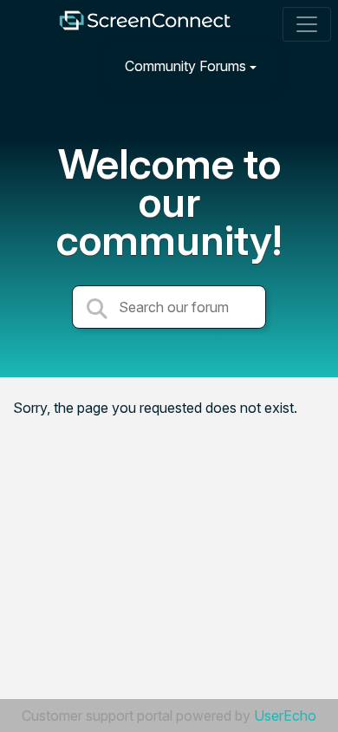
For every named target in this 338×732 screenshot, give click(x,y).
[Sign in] (304, 65)
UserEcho (285, 715)
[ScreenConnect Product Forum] (145, 25)
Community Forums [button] (185, 66)
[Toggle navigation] (307, 24)
